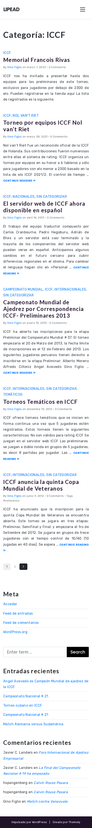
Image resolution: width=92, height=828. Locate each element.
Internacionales (70, 289)
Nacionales (23, 196)
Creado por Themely (66, 822)
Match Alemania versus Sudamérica (33, 724)
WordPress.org (15, 632)
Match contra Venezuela (47, 801)
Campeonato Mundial (23, 289)
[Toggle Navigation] (83, 9)
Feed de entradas (18, 613)
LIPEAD (11, 9)
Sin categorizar (51, 196)
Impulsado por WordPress (29, 822)
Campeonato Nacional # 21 (25, 696)
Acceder (10, 604)
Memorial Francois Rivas (36, 60)
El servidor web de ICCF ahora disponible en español (44, 206)
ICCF (7, 53)
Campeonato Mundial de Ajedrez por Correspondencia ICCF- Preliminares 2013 (43, 309)
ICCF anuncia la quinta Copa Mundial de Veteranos (41, 485)
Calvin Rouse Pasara (51, 783)
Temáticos (13, 394)
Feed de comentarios (21, 623)
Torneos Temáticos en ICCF (40, 401)
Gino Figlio (14, 67)
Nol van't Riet (26, 115)
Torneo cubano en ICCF (22, 705)
